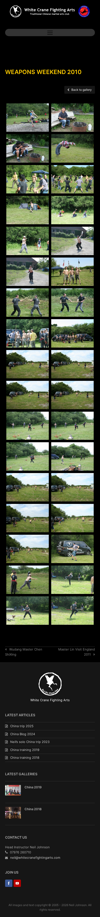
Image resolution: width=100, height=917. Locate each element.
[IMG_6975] (27, 610)
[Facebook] (8, 884)
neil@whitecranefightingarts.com (35, 857)
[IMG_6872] (27, 148)
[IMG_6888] (27, 179)
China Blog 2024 (22, 734)
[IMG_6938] (27, 426)
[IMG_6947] (72, 487)
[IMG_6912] (72, 272)
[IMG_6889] (72, 179)
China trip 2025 (21, 726)
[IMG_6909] (27, 272)
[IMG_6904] (27, 241)
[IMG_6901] (72, 210)
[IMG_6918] (72, 302)
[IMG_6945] (72, 456)
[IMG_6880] (72, 148)
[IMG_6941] (27, 456)
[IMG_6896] (27, 210)
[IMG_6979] (72, 610)
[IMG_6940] (72, 426)
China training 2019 (24, 750)
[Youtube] (17, 884)
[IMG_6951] (27, 518)
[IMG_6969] (72, 549)
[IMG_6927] (72, 364)
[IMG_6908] (72, 241)
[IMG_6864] (27, 117)
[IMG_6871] (72, 117)
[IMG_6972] (27, 580)
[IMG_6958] (72, 518)
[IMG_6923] (72, 333)
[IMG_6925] (27, 364)
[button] (50, 32)
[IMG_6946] (27, 487)
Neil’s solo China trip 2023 (30, 742)
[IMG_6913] (27, 302)
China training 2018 (24, 757)
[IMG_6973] (72, 580)
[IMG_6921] (27, 333)
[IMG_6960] (27, 549)
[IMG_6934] (72, 395)
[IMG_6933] (27, 395)
